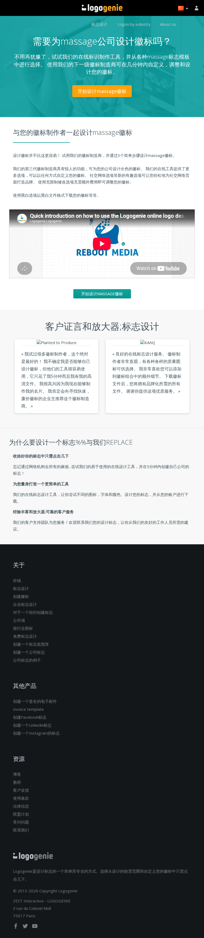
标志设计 (99, 24)
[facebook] (16, 927)
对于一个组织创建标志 (33, 612)
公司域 (19, 620)
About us (168, 24)
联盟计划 (21, 814)
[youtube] (34, 927)
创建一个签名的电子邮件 (35, 701)
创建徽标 (21, 596)
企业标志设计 (25, 604)
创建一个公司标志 (29, 652)
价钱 (17, 580)
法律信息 (21, 806)
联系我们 (21, 830)
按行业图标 (23, 628)
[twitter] (26, 927)
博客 (17, 774)
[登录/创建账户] (197, 8)
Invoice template (28, 709)
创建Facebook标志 (29, 717)
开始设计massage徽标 (102, 91)
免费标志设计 (25, 636)
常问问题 (21, 822)
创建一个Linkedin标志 (32, 725)
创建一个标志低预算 (31, 644)
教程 (17, 782)
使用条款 (21, 798)
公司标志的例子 (27, 660)
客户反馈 (21, 790)
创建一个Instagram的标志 (36, 733)
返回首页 (102, 8)
